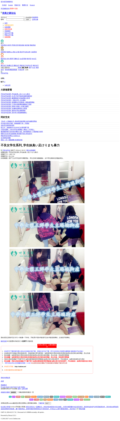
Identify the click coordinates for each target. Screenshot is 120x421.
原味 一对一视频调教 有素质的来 (11, 140)
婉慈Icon (10, 52)
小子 (14, 396)
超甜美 (74, 396)
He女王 (34, 58)
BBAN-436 (87, 399)
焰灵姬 (27, 45)
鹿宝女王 (4, 65)
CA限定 (36, 399)
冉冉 (81, 399)
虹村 (86, 396)
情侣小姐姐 (81, 396)
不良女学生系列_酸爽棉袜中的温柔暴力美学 (15, 98)
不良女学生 (4, 73)
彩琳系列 (4, 52)
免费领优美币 (9, 25)
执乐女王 (29, 65)
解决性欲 (56, 396)
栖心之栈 (16, 52)
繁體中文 (25, 5)
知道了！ (47, 403)
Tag (10, 396)
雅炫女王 (17, 65)
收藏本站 (10, 1)
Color (4, 387)
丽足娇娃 (21, 45)
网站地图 (82, 409)
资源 (37, 67)
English (10, 5)
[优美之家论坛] (8, 13)
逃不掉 (102, 396)
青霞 (41, 399)
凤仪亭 (22, 52)
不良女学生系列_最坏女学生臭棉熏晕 (13, 110)
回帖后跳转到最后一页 (26, 392)
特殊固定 (62, 396)
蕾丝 (22, 396)
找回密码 (35, 17)
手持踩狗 (27, 396)
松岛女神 (27, 52)
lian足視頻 (23, 58)
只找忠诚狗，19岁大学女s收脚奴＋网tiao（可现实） (18, 129)
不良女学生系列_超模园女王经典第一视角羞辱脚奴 (17, 102)
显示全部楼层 (30, 150)
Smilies (23, 387)
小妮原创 (34, 52)
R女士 (31, 399)
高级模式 (4, 385)
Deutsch (32, 5)
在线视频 (7, 27)
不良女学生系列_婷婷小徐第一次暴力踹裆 (14, 106)
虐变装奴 (70, 399)
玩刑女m (34, 396)
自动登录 (29, 17)
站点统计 (4, 407)
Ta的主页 (7, 85)
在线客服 (7, 37)
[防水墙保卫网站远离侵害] (77, 409)
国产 (30, 67)
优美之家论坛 (30, 407)
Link (11, 387)
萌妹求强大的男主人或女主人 (10, 136)
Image (8, 387)
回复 (2, 381)
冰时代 (9, 45)
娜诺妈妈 (46, 396)
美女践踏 (96, 396)
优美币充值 (8, 29)
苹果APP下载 (8, 35)
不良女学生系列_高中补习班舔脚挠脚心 (14, 112)
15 (4, 82)
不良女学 (21, 69)
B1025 (60, 399)
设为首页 (4, 1)
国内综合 (4, 58)
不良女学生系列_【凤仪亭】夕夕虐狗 (13, 100)
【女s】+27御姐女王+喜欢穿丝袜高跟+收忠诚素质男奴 (19, 121)
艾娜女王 (16, 58)
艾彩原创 (4, 45)
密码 (2, 19)
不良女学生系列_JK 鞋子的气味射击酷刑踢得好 (16, 96)
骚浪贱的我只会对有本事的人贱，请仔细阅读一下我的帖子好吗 (22, 131)
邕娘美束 (33, 45)
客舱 (45, 399)
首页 (6, 23)
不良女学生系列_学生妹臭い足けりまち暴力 (15, 94)
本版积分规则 (5, 392)
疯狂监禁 (40, 396)
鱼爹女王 (10, 65)
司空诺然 (76, 399)
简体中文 (17, 5)
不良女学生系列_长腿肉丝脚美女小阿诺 (14, 108)
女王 (33, 67)
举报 (2, 377)
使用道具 (7, 377)
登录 (19, 388)
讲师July (108, 396)
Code (18, 387)
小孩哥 (56, 399)
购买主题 (4, 341)
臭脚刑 (18, 396)
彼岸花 (29, 58)
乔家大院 (15, 45)
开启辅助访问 (5, 8)
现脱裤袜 (69, 396)
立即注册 (35, 19)
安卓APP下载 (8, 33)
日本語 (4, 5)
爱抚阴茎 (50, 399)
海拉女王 (36, 65)
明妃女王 (23, 65)
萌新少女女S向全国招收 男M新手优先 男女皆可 (16, 133)
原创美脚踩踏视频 (11, 69)
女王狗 (91, 396)
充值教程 (7, 31)
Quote (15, 387)
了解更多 (41, 403)
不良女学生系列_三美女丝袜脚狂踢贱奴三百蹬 (16, 104)
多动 (51, 396)
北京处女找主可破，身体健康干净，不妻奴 (15, 123)
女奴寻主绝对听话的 (7, 125)
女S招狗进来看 (6, 138)
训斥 (65, 399)
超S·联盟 (10, 58)
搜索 (19, 67)
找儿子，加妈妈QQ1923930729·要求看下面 (15, 127)
